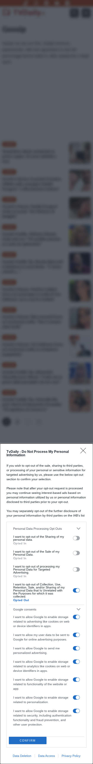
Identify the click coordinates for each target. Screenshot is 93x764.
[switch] (76, 538)
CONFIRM (28, 740)
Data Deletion (22, 756)
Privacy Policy (71, 756)
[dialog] (46, 604)
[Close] (84, 452)
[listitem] (46, 528)
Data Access (46, 756)
